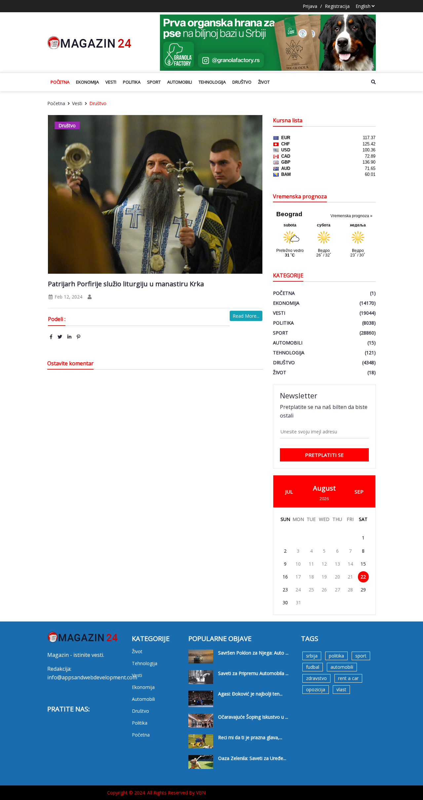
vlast (341, 689)
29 (363, 589)
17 (298, 577)
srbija (312, 656)
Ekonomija (87, 82)
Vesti (110, 82)
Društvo (241, 82)
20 (337, 577)
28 (350, 589)
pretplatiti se (324, 455)
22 (363, 577)
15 (363, 564)
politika (336, 656)
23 (285, 589)
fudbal (312, 667)
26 (324, 589)
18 (311, 577)
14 (350, 564)
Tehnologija (212, 82)
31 (298, 602)
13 (337, 564)
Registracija (337, 6)
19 (324, 577)
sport (360, 656)
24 (298, 589)
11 (311, 564)
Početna (60, 82)
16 (285, 577)
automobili (341, 667)
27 (337, 589)
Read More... (246, 316)
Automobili (179, 82)
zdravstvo (316, 678)
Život (264, 82)
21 (350, 577)
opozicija (315, 689)
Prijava (310, 6)
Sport (154, 82)
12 (324, 564)
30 (285, 602)
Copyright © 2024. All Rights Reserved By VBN (156, 792)
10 (298, 564)
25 (311, 589)
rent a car (348, 678)
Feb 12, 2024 (67, 297)
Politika (131, 82)
